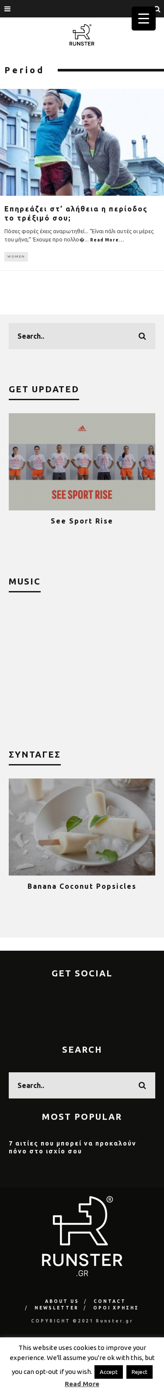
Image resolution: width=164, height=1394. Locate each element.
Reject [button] (139, 1372)
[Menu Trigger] (144, 19)
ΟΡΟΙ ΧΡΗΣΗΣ (116, 1308)
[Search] (157, 8)
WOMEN (16, 256)
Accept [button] (109, 1372)
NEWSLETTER (57, 1308)
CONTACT (110, 1301)
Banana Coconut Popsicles (82, 886)
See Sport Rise (82, 521)
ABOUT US (62, 1301)
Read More (82, 1383)
